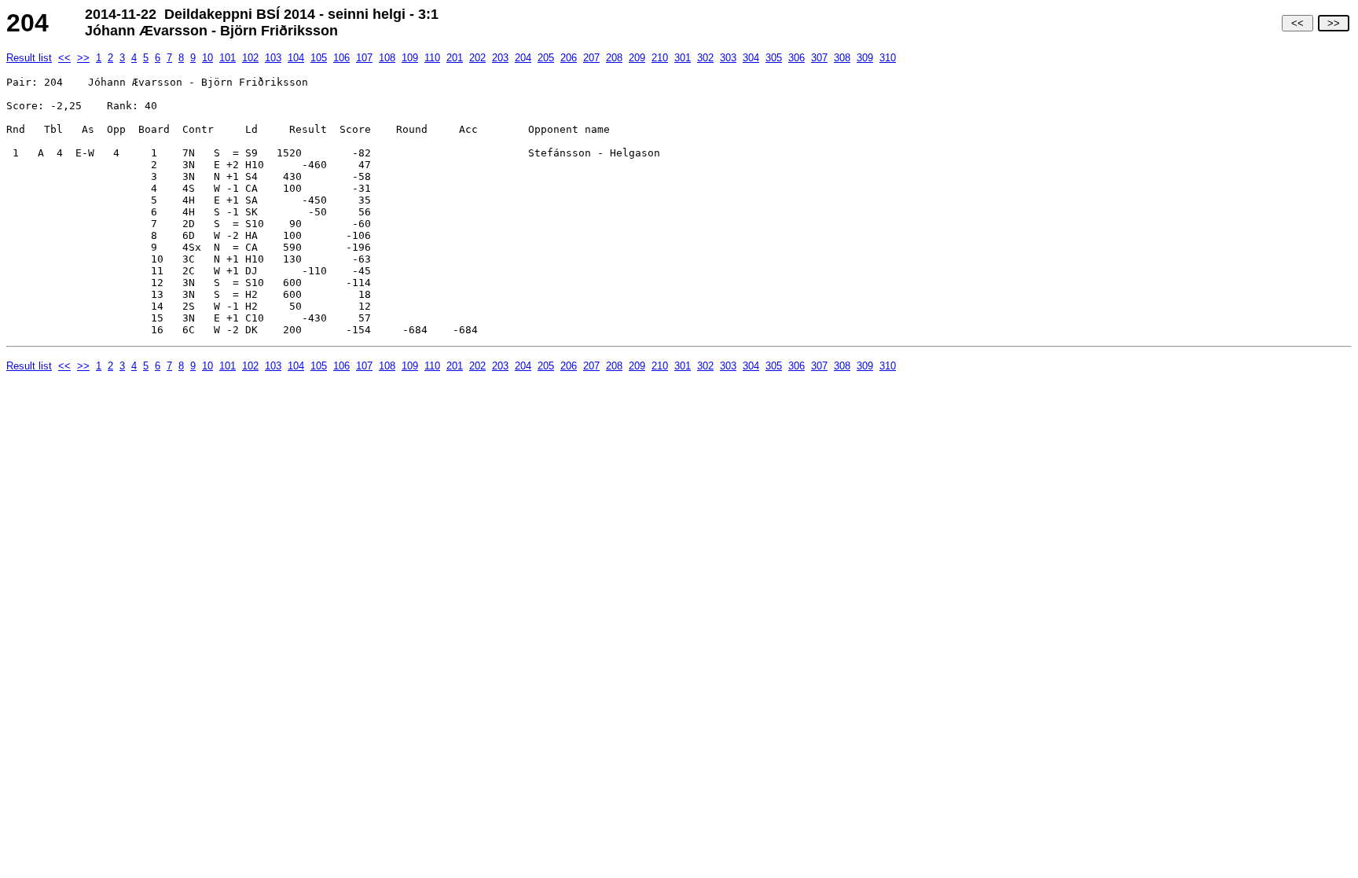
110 (432, 58)
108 (387, 58)
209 (637, 58)
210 (659, 58)
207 (591, 58)
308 (842, 58)
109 (410, 58)
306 (796, 58)
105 (318, 58)
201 (454, 58)
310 (887, 58)
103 (273, 58)
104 (296, 58)
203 (500, 58)
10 (207, 58)
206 (568, 58)
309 (865, 58)
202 (477, 58)
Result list (29, 58)
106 (341, 58)
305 (773, 58)
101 (227, 58)
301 (682, 58)
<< (1297, 23)
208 (614, 58)
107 (364, 58)
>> (1333, 23)
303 (728, 58)
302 (705, 58)
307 (819, 58)
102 (250, 58)
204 (523, 58)
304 (751, 58)
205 (546, 58)
